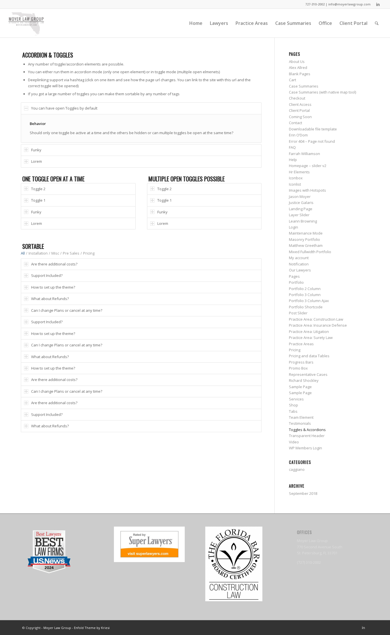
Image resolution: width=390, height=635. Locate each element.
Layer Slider (299, 214)
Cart (292, 79)
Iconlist (295, 184)
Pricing (89, 253)
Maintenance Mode (306, 233)
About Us (297, 61)
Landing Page (300, 208)
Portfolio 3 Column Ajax (309, 300)
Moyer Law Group (57, 628)
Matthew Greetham (306, 245)
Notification (299, 264)
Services (296, 399)
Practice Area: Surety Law (311, 337)
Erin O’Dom (298, 135)
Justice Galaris (301, 202)
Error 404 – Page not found (312, 141)
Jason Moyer (300, 196)
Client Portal (299, 110)
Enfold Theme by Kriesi (92, 628)
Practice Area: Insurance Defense (318, 325)
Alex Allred (298, 67)
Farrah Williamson (304, 153)
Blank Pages (299, 73)
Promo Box (298, 368)
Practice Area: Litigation (309, 331)
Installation (38, 253)
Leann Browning (303, 221)
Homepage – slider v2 (307, 165)
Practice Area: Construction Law (316, 319)
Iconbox (296, 177)
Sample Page (300, 386)
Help (293, 159)
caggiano (297, 469)
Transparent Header (307, 435)
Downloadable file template (313, 129)
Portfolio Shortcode (306, 306)
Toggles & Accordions (307, 429)
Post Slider (298, 312)
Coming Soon (300, 116)
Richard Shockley (304, 380)
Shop (293, 405)
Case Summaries (303, 86)
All (23, 253)
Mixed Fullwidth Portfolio (310, 251)
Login (293, 227)
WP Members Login (305, 448)
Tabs (293, 411)
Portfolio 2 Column (305, 288)
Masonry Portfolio (304, 239)
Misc (55, 253)
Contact (295, 122)
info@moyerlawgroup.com (349, 4)
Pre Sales (71, 253)
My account (299, 257)
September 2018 (303, 493)
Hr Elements (299, 171)
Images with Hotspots (307, 190)
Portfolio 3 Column (305, 294)
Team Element (301, 417)
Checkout (297, 98)
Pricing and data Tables (309, 355)
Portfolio (296, 282)
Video (294, 442)
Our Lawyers (300, 270)
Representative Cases (308, 374)
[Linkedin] (378, 4)
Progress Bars (301, 362)
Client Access (300, 104)
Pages (294, 276)
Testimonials (300, 423)
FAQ (292, 147)
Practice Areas (301, 343)
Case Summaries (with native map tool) (322, 92)
